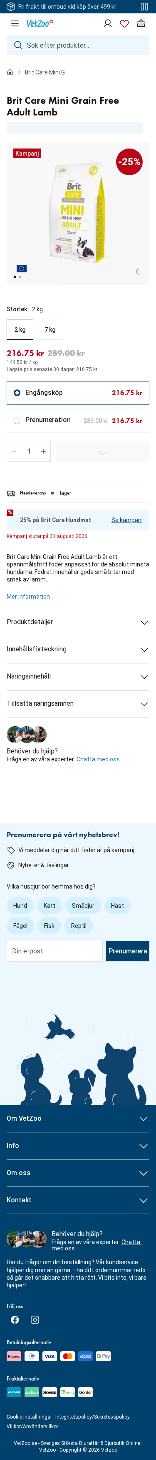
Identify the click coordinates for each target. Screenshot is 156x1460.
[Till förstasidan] (10, 72)
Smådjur (83, 905)
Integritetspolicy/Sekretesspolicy (92, 1417)
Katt (49, 905)
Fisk (49, 925)
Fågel (20, 925)
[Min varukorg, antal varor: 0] (141, 23)
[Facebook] (15, 1320)
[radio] (20, 330)
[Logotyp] (40, 23)
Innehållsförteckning (37, 649)
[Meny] (15, 23)
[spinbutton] (28, 451)
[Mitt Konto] (107, 23)
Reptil (79, 925)
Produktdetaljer (30, 622)
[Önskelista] (124, 23)
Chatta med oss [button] (98, 759)
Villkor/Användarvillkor (32, 1426)
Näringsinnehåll (29, 676)
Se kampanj (127, 520)
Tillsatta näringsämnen (40, 703)
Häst (117, 905)
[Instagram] (35, 1320)
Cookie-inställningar (29, 1417)
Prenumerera (128, 951)
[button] (13, 451)
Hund (20, 905)
